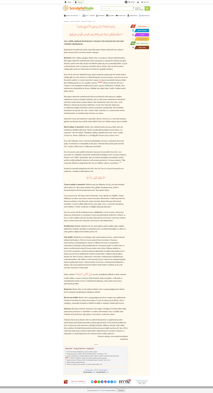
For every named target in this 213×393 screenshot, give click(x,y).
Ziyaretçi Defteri (114, 388)
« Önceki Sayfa (88, 370)
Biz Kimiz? (90, 388)
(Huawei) (84, 383)
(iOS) (79, 383)
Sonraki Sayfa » (103, 370)
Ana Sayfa (66, 21)
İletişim (124, 388)
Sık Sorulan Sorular (101, 388)
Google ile (138, 8)
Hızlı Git (132, 2)
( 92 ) (107, 372)
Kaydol (69, 2)
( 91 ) (94, 21)
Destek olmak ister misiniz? (142, 380)
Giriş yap (80, 2)
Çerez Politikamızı (102, 390)
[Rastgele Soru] (138, 2)
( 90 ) (93, 372)
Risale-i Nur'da (139, 9)
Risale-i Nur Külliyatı (75, 21)
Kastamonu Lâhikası (87, 21)
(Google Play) (73, 383)
